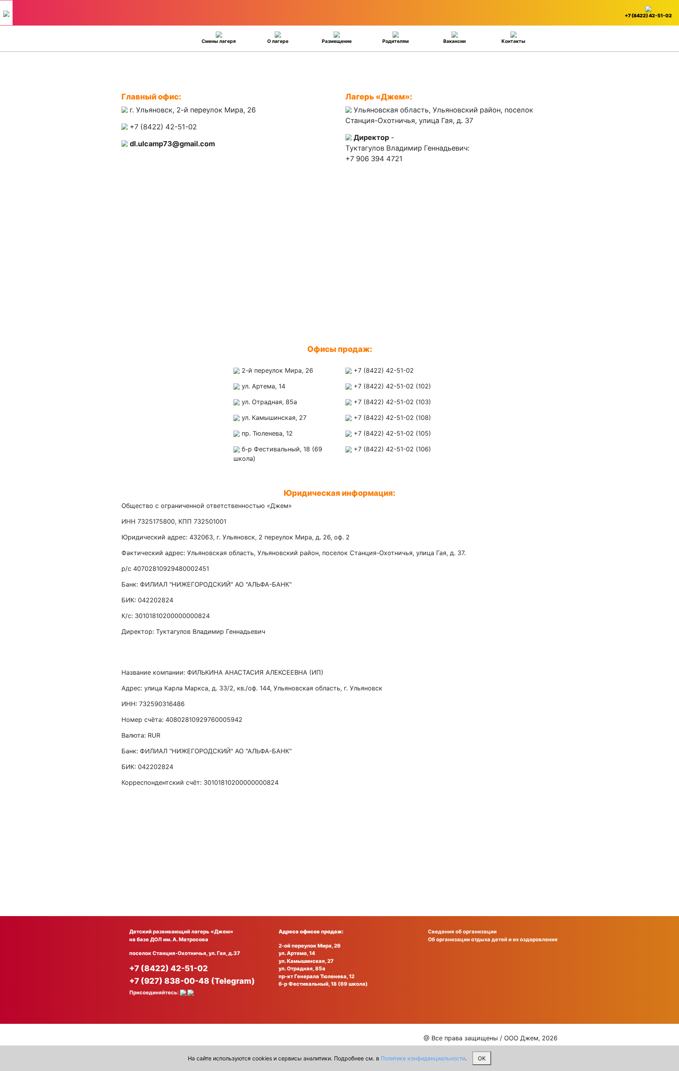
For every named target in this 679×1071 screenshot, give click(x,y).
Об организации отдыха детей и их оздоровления (493, 939)
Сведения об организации (462, 931)
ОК (482, 1058)
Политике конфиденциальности (423, 1058)
